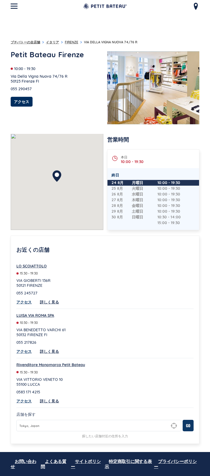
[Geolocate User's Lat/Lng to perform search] (174, 426)
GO (188, 425)
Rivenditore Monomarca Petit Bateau (50, 364)
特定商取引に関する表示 (128, 464)
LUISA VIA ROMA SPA (35, 315)
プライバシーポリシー (175, 464)
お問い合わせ (23, 464)
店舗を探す (26, 414)
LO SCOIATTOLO (31, 266)
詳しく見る (49, 302)
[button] (56, 176)
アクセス (23, 101)
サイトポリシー (86, 464)
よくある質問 (53, 464)
